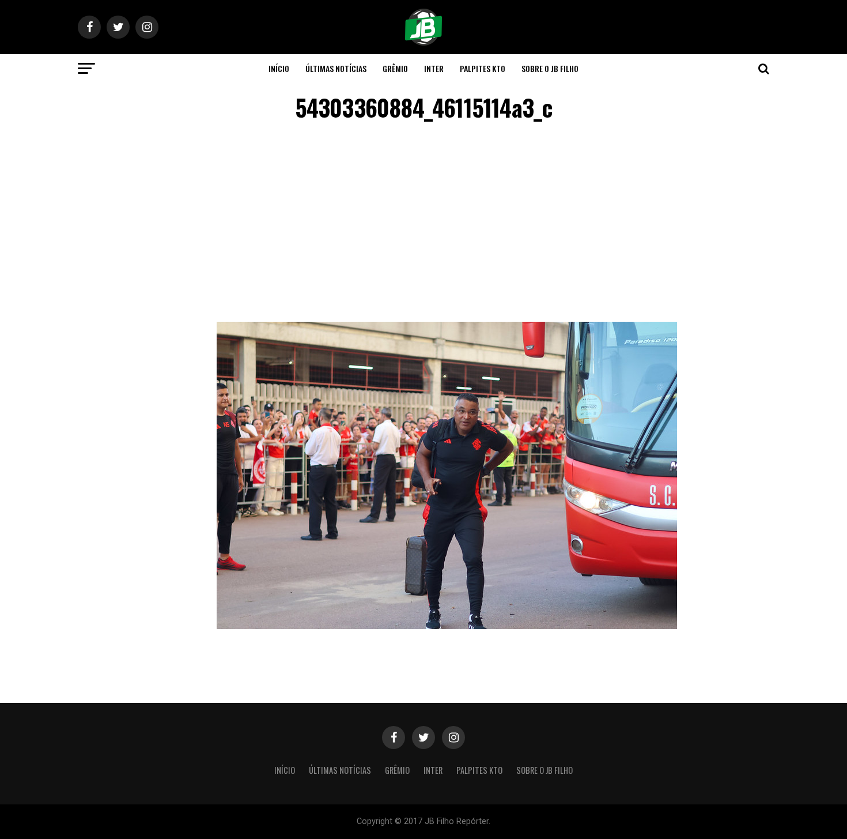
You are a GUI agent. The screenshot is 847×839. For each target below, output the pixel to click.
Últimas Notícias (335, 68)
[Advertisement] (423, 223)
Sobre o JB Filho (549, 68)
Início (279, 68)
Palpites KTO (482, 68)
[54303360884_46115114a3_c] (447, 625)
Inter (434, 68)
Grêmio (395, 68)
